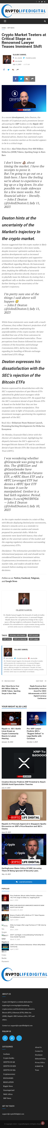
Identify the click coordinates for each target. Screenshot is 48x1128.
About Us (38, 1047)
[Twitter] (42, 1)
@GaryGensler (14, 469)
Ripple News (8, 1086)
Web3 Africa (8, 1094)
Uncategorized (8, 1090)
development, (18, 117)
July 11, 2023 (17, 64)
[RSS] (44, 1)
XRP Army (7, 639)
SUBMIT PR (39, 1066)
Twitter (17, 578)
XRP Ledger (34, 639)
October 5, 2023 (32, 742)
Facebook (25, 578)
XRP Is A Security (20, 639)
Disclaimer (39, 1055)
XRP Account (33, 635)
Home (4, 28)
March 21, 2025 (15, 939)
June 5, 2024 (14, 900)
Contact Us (39, 1051)
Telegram (35, 578)
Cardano (6, 1054)
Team (37, 1070)
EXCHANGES (8, 1078)
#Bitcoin (25, 473)
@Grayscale (12, 462)
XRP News (11, 28)
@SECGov (24, 466)
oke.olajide (18, 58)
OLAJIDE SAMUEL (19, 55)
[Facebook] (39, 1)
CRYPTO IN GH (9, 1062)
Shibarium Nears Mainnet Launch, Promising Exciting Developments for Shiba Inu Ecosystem (23, 426)
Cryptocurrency (9, 1074)
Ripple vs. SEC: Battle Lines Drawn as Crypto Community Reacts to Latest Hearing (11, 734)
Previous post (9, 681)
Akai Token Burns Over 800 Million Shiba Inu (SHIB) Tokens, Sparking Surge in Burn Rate (23, 151)
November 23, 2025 (16, 910)
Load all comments (25, 882)
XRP (17, 123)
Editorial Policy (40, 1059)
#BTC (17, 477)
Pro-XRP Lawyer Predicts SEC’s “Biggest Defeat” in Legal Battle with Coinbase (35, 734)
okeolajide (18, 61)
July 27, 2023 (6, 788)
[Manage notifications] (43, 1123)
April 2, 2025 (14, 920)
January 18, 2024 (7, 742)
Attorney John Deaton (17, 635)
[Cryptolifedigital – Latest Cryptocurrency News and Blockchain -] (23, 11)
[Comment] (13, 70)
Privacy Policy (40, 1062)
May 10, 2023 (6, 874)
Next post (40, 681)
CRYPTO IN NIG (9, 1070)
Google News (11, 581)
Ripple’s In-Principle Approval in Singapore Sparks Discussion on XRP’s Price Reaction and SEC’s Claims (24, 826)
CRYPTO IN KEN (9, 1066)
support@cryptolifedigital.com (21, 1025)
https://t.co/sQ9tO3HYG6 (21, 499)
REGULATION (8, 1082)
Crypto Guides (8, 1058)
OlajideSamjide (30, 58)
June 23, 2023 (6, 832)
